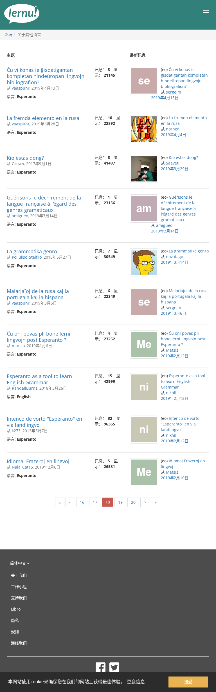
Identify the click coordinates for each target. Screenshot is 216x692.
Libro (16, 609)
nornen (173, 129)
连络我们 (19, 643)
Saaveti (172, 163)
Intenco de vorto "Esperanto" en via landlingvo (44, 421)
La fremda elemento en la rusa (43, 118)
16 (82, 502)
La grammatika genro (32, 251)
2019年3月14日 (165, 231)
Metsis (172, 350)
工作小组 (19, 586)
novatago (174, 256)
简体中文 (18, 563)
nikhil (171, 392)
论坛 (8, 34)
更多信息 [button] (136, 681)
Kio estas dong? (25, 157)
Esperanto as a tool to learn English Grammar (39, 379)
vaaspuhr (21, 88)
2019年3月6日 (173, 313)
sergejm (173, 92)
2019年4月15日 (165, 97)
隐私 (15, 620)
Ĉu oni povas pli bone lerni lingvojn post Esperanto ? (38, 336)
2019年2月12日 (174, 355)
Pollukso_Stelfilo (27, 257)
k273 (16, 430)
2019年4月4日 (173, 134)
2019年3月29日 (174, 168)
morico (18, 345)
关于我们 (19, 575)
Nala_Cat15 (22, 467)
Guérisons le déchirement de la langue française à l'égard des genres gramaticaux (44, 203)
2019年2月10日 (174, 477)
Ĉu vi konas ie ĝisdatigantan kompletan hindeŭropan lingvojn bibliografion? (45, 76)
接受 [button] (188, 682)
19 (120, 502)
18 (107, 502)
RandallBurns (24, 388)
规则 (15, 631)
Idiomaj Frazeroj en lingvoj (38, 461)
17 (95, 502)
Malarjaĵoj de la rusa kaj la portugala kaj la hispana (38, 294)
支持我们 (19, 597)
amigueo (20, 215)
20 (133, 502)
